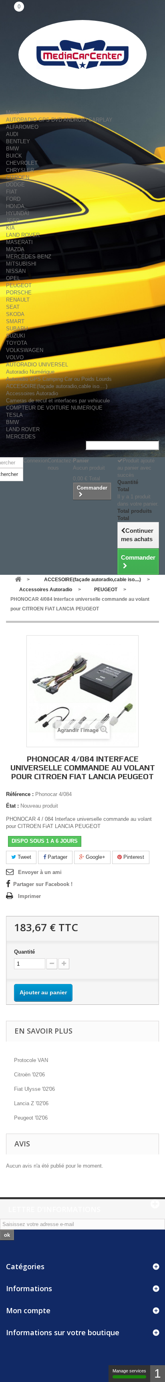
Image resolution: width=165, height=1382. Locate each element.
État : (12, 806)
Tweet (23, 857)
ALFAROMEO (22, 127)
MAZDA (15, 249)
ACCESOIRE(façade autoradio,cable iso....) (56, 386)
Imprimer (29, 896)
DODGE (15, 185)
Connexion (35, 461)
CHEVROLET (22, 163)
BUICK (14, 156)
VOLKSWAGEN (24, 350)
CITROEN (17, 177)
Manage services (129, 1370)
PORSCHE (19, 293)
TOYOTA (16, 343)
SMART (15, 321)
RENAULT (18, 300)
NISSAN (16, 271)
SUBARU (17, 329)
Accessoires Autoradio (32, 393)
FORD (13, 199)
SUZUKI (15, 336)
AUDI (12, 134)
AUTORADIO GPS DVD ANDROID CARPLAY (59, 120)
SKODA (15, 314)
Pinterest (133, 857)
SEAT (13, 307)
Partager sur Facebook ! (42, 884)
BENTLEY (18, 141)
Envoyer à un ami (40, 872)
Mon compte (28, 1310)
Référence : (20, 794)
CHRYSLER (20, 170)
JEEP (13, 221)
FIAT (11, 192)
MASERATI (19, 242)
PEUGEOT (19, 285)
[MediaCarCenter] (82, 54)
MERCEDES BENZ (28, 257)
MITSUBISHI (21, 264)
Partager (56, 857)
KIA (10, 228)
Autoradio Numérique (30, 372)
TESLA (14, 415)
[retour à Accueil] (18, 580)
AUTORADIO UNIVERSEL (37, 365)
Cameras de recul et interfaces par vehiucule (58, 401)
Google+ (94, 857)
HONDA (15, 206)
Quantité (24, 952)
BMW (12, 149)
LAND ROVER (23, 235)
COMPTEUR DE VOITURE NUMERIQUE (54, 408)
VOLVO (15, 357)
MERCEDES (21, 437)
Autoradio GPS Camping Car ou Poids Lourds (59, 379)
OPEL (13, 278)
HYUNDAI (17, 213)
